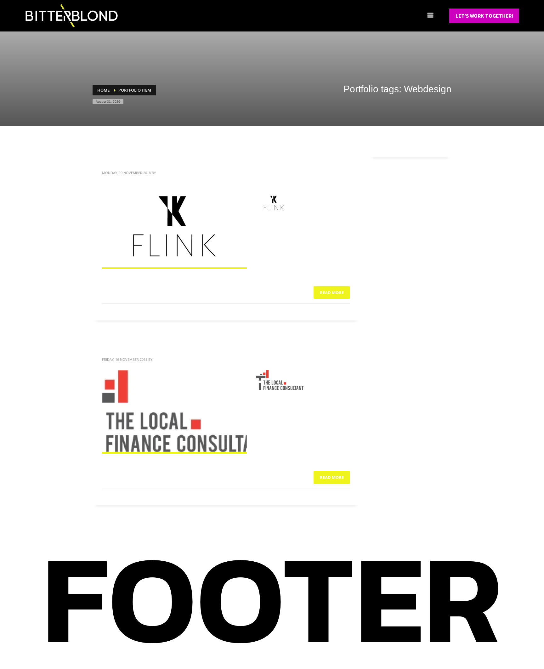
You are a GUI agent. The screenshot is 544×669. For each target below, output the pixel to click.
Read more (332, 292)
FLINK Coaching (138, 159)
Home (109, 646)
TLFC (114, 345)
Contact (236, 646)
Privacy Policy (421, 646)
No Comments (338, 312)
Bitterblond (168, 172)
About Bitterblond (164, 646)
